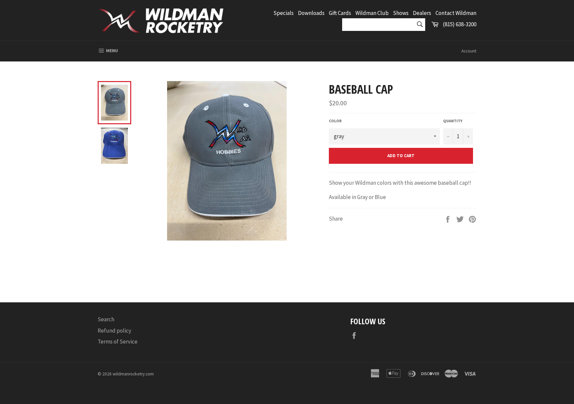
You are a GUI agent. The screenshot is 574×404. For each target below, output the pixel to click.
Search (106, 319)
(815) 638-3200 (459, 24)
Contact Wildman (455, 13)
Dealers (422, 13)
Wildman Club (372, 13)
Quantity (452, 120)
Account (468, 51)
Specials (283, 13)
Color (335, 120)
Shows (401, 13)
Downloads (311, 13)
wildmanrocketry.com (133, 374)
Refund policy (114, 330)
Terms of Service (118, 341)
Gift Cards (340, 13)
